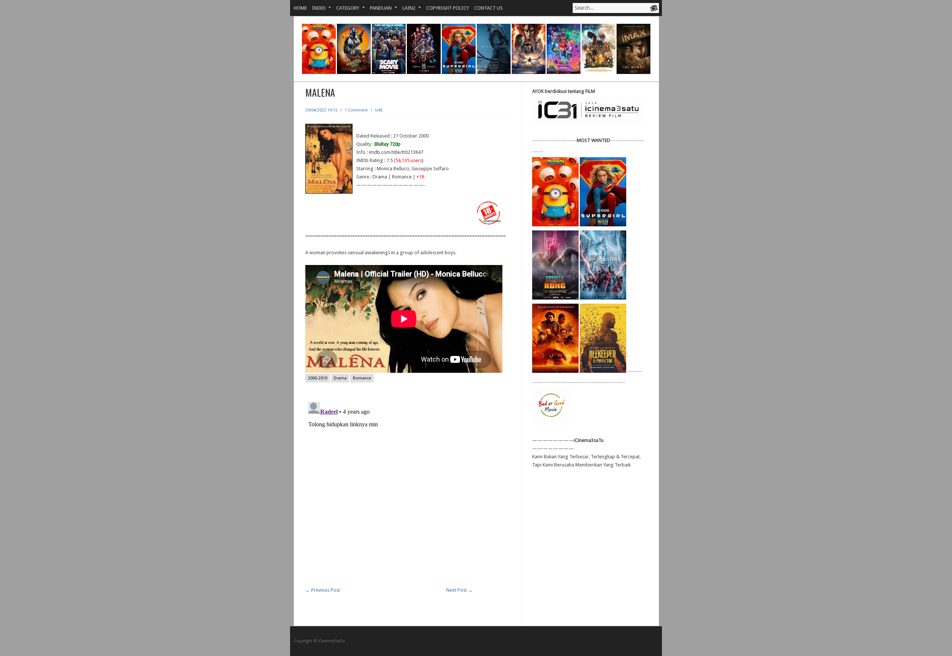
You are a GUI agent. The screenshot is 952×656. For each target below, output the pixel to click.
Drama (340, 378)
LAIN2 (406, 8)
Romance (362, 378)
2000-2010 (317, 378)
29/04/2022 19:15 (321, 110)
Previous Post (322, 590)
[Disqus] (407, 492)
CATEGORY (345, 8)
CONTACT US (488, 8)
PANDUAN (378, 8)
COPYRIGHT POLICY (447, 8)
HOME (300, 8)
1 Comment (356, 110)
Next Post (459, 590)
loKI (378, 110)
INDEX (316, 8)
